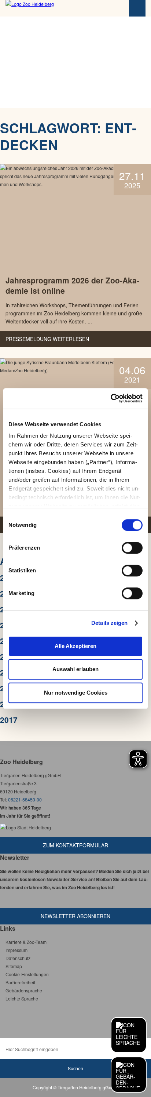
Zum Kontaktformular (75, 845)
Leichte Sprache (21, 998)
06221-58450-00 (25, 799)
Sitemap (13, 966)
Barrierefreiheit (20, 982)
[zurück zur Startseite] (45, 8)
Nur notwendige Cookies (75, 692)
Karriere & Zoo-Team (26, 942)
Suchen (75, 1068)
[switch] (132, 548)
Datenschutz (17, 958)
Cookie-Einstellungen (27, 974)
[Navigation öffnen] (137, 8)
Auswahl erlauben (75, 669)
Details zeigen (109, 623)
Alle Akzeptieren (75, 646)
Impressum (16, 950)
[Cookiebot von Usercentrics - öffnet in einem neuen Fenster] (110, 398)
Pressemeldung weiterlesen (47, 339)
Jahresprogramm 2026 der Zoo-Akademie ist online (72, 285)
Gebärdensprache (23, 990)
